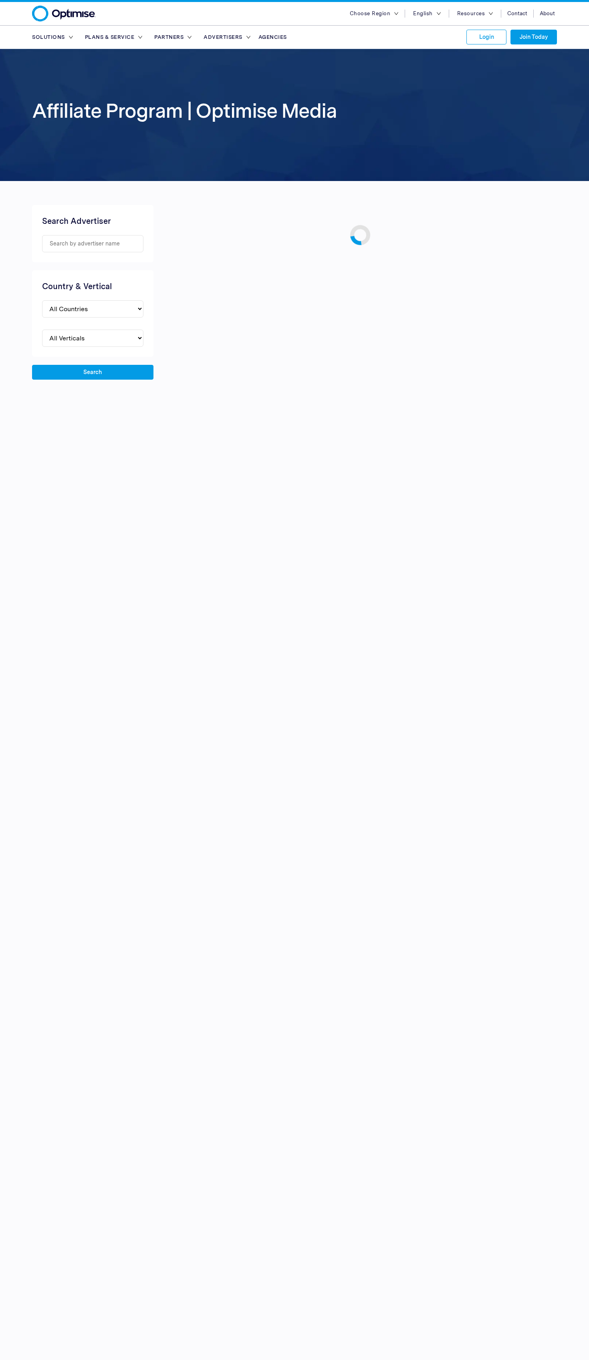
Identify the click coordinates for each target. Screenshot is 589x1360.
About (547, 13)
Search (92, 372)
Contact (517, 13)
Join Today (534, 37)
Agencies (272, 37)
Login (486, 37)
